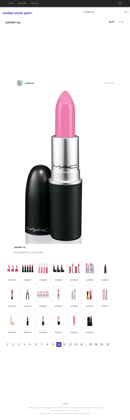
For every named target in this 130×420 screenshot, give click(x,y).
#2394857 (58, 332)
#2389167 (105, 280)
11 (64, 344)
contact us (50, 413)
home (11, 3)
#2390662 (43, 306)
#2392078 (12, 332)
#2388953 (90, 280)
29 (90, 344)
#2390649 (27, 306)
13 (76, 344)
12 (70, 344)
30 (96, 344)
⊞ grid (112, 22)
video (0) (34, 3)
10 (58, 344)
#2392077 (105, 306)
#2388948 (43, 280)
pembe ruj (13, 22)
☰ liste (121, 22)
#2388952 (74, 280)
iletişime (70, 410)
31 (102, 344)
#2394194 (27, 332)
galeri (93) (22, 3)
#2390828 (74, 306)
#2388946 (12, 280)
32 (107, 344)
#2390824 (58, 306)
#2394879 (74, 332)
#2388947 (27, 280)
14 (81, 344)
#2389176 (12, 306)
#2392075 (90, 306)
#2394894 (90, 332)
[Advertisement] (65, 50)
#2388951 (58, 280)
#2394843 (43, 332)
